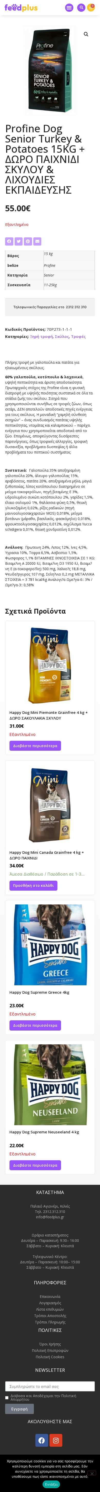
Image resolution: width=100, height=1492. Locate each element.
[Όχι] (91, 1473)
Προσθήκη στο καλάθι (33, 885)
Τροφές (78, 336)
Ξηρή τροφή (41, 336)
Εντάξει (51, 1484)
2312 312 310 (76, 307)
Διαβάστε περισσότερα (35, 745)
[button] (69, 8)
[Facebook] (41, 1440)
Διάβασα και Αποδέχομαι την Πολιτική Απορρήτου (43, 1397)
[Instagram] (55, 1440)
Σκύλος (62, 336)
